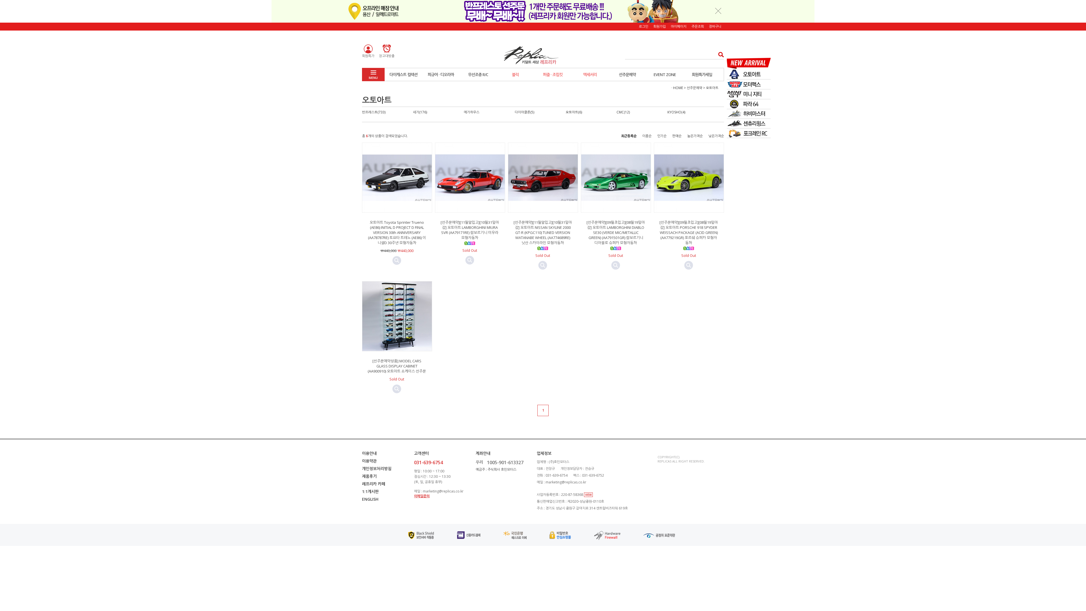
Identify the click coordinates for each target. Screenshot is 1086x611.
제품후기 (369, 476)
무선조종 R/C (478, 74)
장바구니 (715, 26)
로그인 (643, 26)
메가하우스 (471, 112)
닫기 (718, 11)
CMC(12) (623, 112)
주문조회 (697, 26)
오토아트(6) (574, 112)
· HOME (677, 87)
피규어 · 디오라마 (441, 74)
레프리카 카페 (373, 484)
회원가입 (659, 26)
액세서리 (590, 74)
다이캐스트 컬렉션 (403, 74)
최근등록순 (629, 136)
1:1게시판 (370, 491)
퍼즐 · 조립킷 (553, 74)
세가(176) (420, 112)
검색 (719, 54)
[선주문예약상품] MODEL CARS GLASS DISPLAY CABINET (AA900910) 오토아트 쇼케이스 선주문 (397, 366)
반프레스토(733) (373, 112)
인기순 (662, 136)
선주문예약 (627, 74)
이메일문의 (422, 496)
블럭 (515, 74)
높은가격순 (695, 136)
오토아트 (712, 87)
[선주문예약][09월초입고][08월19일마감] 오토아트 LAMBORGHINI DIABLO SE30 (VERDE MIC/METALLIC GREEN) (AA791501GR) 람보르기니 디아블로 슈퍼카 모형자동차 (616, 232)
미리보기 (396, 260)
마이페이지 (678, 26)
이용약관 (369, 461)
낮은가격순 (716, 136)
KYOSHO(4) (676, 112)
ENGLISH (370, 499)
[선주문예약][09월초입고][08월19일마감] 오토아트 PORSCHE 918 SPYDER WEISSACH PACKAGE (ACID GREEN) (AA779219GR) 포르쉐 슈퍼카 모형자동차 (689, 232)
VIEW (588, 495)
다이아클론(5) (524, 112)
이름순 (647, 136)
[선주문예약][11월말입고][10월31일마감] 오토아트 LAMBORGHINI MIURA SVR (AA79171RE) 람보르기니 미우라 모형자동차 (470, 230)
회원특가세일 (702, 74)
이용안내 (369, 453)
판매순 (677, 136)
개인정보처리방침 (376, 468)
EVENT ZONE (665, 74)
